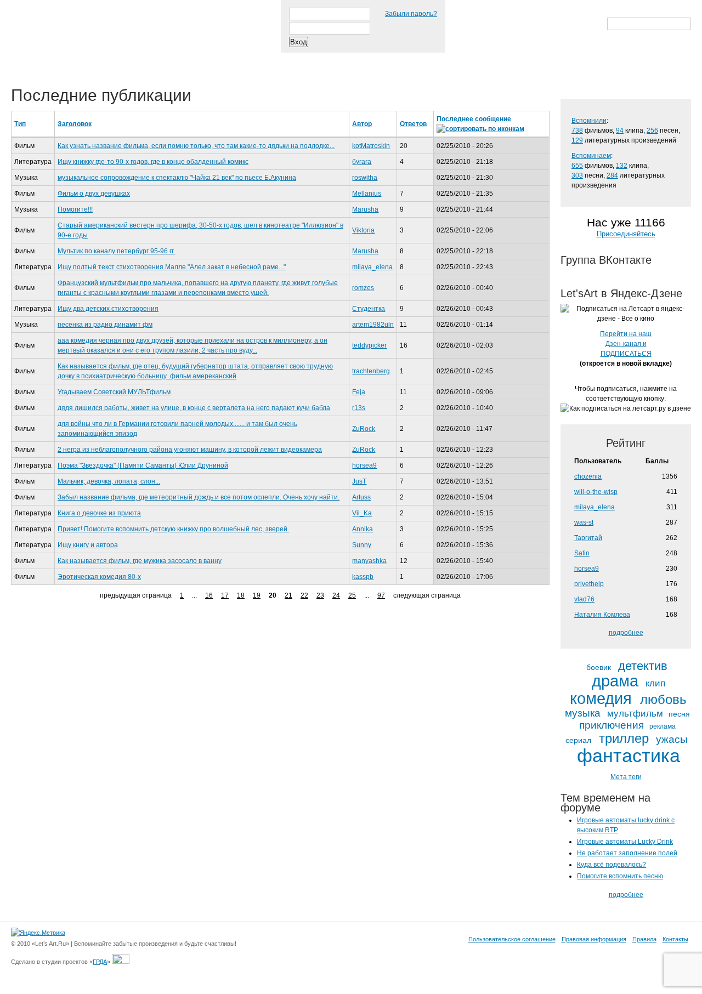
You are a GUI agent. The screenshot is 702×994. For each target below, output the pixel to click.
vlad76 (584, 599)
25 (352, 595)
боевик (598, 667)
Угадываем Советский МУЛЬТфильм (114, 392)
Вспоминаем (591, 156)
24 (336, 595)
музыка (583, 713)
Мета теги (626, 777)
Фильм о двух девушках (94, 193)
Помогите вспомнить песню (620, 876)
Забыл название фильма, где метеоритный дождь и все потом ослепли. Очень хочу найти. (198, 497)
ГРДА (100, 961)
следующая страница (427, 595)
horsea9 (364, 465)
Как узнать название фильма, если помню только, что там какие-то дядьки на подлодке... (196, 146)
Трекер (79, 59)
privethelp (589, 584)
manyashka (369, 561)
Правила (644, 939)
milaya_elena (372, 267)
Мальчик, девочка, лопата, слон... (109, 481)
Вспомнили (589, 120)
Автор (362, 124)
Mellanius (366, 193)
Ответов (413, 124)
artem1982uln (373, 324)
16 (209, 595)
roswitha (364, 177)
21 (288, 595)
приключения (611, 725)
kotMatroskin (371, 146)
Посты (31, 59)
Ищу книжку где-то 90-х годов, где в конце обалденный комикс (153, 162)
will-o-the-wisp (596, 492)
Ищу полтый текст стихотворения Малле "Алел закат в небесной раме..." (172, 267)
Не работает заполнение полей (627, 853)
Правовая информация (594, 939)
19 (257, 595)
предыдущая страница (136, 595)
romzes (363, 288)
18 (241, 595)
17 (225, 595)
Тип (20, 124)
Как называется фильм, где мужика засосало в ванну (140, 561)
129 (577, 140)
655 (577, 165)
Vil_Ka (362, 513)
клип (655, 684)
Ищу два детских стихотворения (108, 309)
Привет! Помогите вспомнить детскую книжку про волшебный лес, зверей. (173, 529)
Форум (220, 59)
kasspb (362, 577)
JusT (359, 481)
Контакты (675, 939)
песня (679, 714)
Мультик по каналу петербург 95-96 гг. (116, 251)
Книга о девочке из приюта (99, 513)
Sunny (361, 545)
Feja (358, 392)
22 (304, 595)
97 (381, 595)
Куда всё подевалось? (611, 864)
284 (612, 175)
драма (615, 681)
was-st (583, 522)
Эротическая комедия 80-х (99, 577)
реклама (662, 726)
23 (320, 595)
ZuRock (363, 429)
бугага (361, 162)
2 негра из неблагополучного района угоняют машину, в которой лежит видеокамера (190, 449)
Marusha (365, 209)
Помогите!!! (75, 209)
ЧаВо (124, 59)
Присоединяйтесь (626, 234)
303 (577, 175)
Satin (582, 553)
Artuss (361, 497)
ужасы (672, 739)
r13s (358, 408)
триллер (624, 738)
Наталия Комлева (602, 614)
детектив (642, 666)
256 (652, 130)
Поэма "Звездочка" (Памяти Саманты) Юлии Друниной (143, 465)
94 (620, 130)
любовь (663, 699)
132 (621, 165)
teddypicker (369, 345)
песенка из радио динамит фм (105, 324)
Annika (362, 529)
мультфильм (635, 714)
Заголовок (75, 124)
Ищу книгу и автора (88, 545)
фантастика (628, 756)
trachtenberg (371, 371)
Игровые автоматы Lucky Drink (625, 841)
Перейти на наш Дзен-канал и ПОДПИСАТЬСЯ (626, 343)
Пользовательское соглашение (512, 939)
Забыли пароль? (411, 14)
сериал (578, 740)
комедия (601, 698)
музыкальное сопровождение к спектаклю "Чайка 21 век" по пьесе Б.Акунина (177, 177)
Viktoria (363, 230)
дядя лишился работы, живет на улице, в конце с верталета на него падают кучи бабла (194, 408)
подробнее (626, 633)
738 (577, 130)
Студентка (368, 309)
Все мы (171, 59)
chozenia (588, 476)
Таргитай (588, 538)
